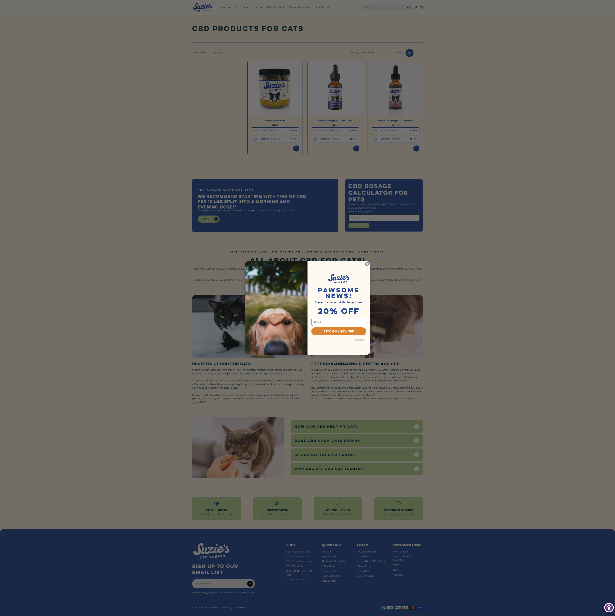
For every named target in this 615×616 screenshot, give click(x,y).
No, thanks (360, 339)
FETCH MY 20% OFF (339, 331)
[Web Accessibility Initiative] (609, 608)
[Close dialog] (367, 264)
